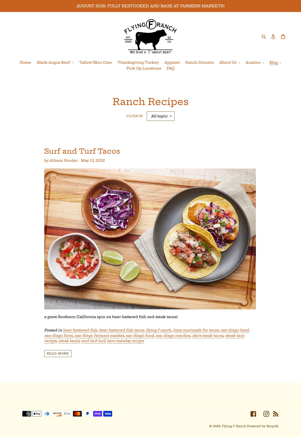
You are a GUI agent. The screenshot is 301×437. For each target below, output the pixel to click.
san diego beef (235, 330)
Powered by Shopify (263, 426)
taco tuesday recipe (125, 341)
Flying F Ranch (234, 426)
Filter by (135, 116)
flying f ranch (158, 330)
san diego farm (58, 335)
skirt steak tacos (207, 335)
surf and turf (93, 341)
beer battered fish (80, 330)
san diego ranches (173, 335)
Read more (58, 353)
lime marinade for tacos (196, 330)
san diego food (140, 335)
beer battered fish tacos (121, 330)
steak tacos (68, 341)
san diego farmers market (99, 335)
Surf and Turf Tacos (82, 151)
